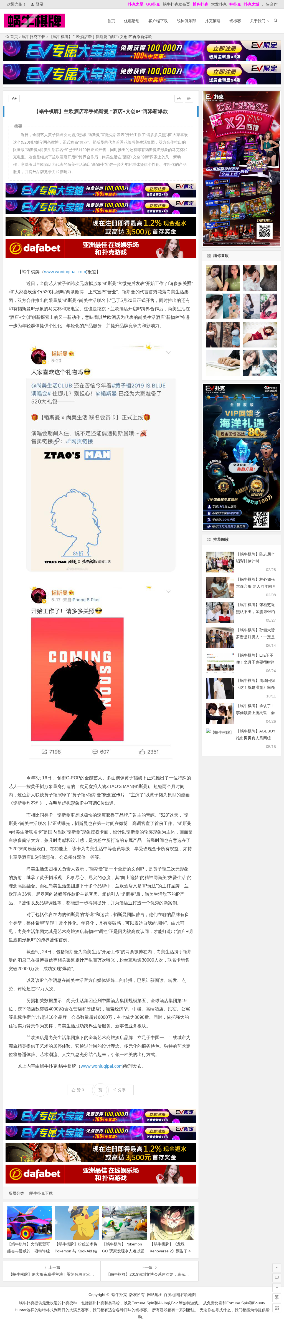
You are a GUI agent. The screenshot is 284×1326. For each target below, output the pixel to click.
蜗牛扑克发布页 (176, 4)
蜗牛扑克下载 (33, 36)
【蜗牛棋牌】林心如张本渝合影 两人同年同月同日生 (256, 586)
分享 (122, 1090)
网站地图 (155, 1294)
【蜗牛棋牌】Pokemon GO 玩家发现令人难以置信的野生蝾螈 (123, 1251)
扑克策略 (212, 21)
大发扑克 (219, 4)
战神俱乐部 (186, 21)
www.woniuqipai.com (65, 271)
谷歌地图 (188, 1294)
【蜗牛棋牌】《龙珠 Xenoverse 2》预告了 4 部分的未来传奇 (170, 1251)
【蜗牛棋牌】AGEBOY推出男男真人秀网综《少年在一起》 (255, 738)
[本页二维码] (276, 1307)
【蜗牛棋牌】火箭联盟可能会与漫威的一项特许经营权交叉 (28, 1251)
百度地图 (171, 1294)
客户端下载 (158, 21)
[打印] (178, 98)
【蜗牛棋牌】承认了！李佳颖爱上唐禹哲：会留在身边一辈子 (255, 713)
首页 (111, 21)
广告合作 (270, 4)
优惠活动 (132, 21)
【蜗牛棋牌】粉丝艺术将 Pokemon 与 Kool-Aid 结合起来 (76, 1251)
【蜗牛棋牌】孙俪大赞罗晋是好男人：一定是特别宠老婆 (255, 637)
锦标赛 (235, 21)
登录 (40, 4)
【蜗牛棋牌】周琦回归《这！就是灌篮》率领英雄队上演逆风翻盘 (255, 687)
